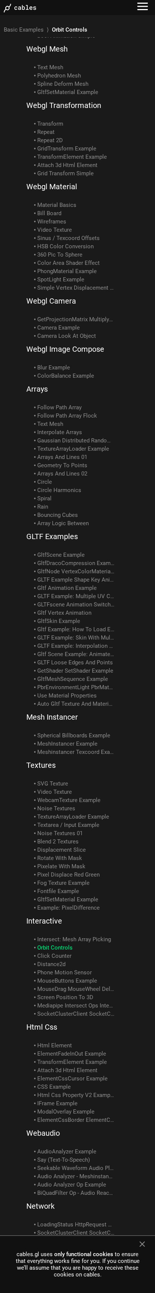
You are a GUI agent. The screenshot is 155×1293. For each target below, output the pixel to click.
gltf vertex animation (64, 612)
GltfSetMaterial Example (67, 92)
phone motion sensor (64, 972)
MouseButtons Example (67, 980)
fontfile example (58, 891)
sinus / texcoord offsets (68, 238)
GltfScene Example (61, 555)
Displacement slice (61, 849)
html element (54, 1045)
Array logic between (63, 523)
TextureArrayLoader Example (73, 448)
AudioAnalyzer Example (66, 1151)
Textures (41, 765)
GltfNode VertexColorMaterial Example (76, 571)
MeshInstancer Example (67, 743)
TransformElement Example (72, 156)
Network (40, 1206)
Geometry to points (62, 465)
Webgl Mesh (47, 48)
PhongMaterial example (67, 271)
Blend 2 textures (58, 841)
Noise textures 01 (60, 833)
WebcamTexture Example (68, 800)
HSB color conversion (65, 246)
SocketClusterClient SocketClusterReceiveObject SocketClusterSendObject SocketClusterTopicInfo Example (76, 1013)
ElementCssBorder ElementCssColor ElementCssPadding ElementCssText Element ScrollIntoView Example (76, 1120)
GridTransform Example (66, 148)
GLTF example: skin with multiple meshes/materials (76, 637)
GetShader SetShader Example (75, 670)
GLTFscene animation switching (76, 604)
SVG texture (52, 783)
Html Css (41, 1027)
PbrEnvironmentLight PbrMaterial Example (76, 687)
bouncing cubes (57, 515)
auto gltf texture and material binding (76, 703)
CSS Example (54, 1086)
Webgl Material (51, 186)
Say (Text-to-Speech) (63, 1159)
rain (42, 506)
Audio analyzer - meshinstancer (76, 1176)
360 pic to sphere (59, 254)
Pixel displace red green (68, 874)
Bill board (49, 213)
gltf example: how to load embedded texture (76, 629)
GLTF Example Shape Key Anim (76, 579)
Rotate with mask (59, 858)
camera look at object (66, 336)
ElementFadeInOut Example (71, 1053)
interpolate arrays (59, 432)
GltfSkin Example (58, 621)
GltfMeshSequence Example (72, 679)
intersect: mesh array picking (74, 939)
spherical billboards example (73, 735)
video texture (54, 229)
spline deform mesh (62, 84)
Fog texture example (63, 883)
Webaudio (43, 1133)
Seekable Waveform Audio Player (76, 1168)
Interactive (44, 920)
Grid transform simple (65, 173)
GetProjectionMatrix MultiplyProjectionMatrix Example (76, 319)
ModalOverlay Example (65, 1111)
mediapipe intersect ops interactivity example (76, 1005)
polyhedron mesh (59, 75)
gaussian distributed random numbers (76, 440)
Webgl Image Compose (65, 349)
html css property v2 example (76, 1095)
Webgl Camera (51, 300)
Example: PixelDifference (68, 907)
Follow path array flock (67, 415)
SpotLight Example (60, 279)
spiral (44, 498)
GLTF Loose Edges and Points (75, 662)
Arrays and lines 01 (62, 457)
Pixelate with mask (61, 866)
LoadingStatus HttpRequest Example (76, 1224)
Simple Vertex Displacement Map (76, 287)
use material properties (67, 695)
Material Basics (56, 205)
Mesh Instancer (52, 717)
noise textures (56, 808)
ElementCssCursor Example (72, 1078)
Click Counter (54, 956)
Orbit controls (55, 947)
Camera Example (58, 327)
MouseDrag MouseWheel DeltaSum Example (76, 989)
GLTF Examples (52, 536)
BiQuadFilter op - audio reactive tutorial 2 (76, 1193)
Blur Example (53, 367)
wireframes (51, 221)
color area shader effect (68, 263)
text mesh (50, 67)
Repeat (46, 132)
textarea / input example (68, 825)
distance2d (51, 964)
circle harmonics (59, 490)
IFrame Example (57, 1103)
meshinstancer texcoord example (76, 752)
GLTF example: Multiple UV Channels (76, 596)
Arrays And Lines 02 (62, 473)
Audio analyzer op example (71, 1184)
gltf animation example (67, 588)
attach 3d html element (67, 165)
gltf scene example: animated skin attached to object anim (76, 654)
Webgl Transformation (63, 105)
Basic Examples (24, 29)
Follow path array (59, 407)
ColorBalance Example (65, 375)
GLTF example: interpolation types (76, 646)
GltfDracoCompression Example (76, 563)
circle (44, 482)
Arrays (37, 389)
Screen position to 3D (65, 997)
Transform (50, 123)
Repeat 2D (50, 140)
